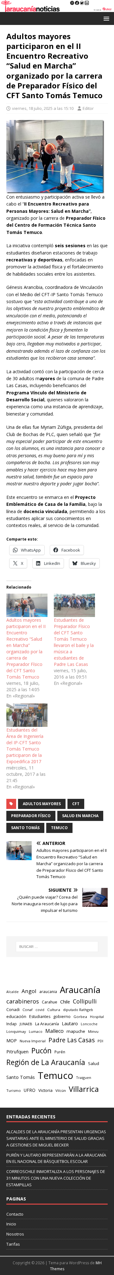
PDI (100, 1041)
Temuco (59, 827)
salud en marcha (80, 815)
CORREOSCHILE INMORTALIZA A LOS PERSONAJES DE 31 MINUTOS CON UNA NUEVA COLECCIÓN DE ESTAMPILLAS (55, 1178)
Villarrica (84, 1089)
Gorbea (80, 1016)
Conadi (13, 1009)
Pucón (41, 1051)
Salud (93, 1063)
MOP (11, 1041)
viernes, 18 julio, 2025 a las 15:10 (42, 108)
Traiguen (83, 1077)
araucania (48, 991)
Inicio (11, 1224)
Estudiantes (39, 1016)
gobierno (62, 1016)
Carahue (49, 1002)
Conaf (27, 1009)
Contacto (14, 1214)
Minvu (93, 1031)
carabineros (22, 1001)
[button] (105, 18)
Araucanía (80, 990)
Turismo (13, 1090)
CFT (75, 803)
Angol (29, 991)
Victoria (45, 1090)
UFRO (29, 1090)
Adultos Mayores (42, 803)
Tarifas (13, 1244)
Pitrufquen (17, 1051)
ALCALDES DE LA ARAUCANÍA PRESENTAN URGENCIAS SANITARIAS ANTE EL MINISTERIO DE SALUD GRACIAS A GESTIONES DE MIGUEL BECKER (56, 1138)
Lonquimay (16, 1031)
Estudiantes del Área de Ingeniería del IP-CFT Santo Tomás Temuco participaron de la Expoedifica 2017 (24, 745)
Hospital (97, 1016)
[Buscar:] (57, 946)
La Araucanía (47, 1024)
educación (16, 1016)
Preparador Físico (31, 815)
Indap (11, 1024)
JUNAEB (26, 1023)
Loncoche (89, 1023)
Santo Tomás (25, 827)
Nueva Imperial (33, 1041)
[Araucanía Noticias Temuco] (57, 8)
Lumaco (35, 1031)
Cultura (53, 1009)
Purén (59, 1052)
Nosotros (15, 1234)
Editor (88, 108)
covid (39, 1010)
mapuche (75, 1031)
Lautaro (70, 1024)
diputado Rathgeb (78, 1009)
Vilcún (60, 1090)
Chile (65, 1001)
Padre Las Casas (71, 1040)
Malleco (54, 1030)
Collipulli (85, 1001)
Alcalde (12, 992)
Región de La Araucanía (45, 1062)
